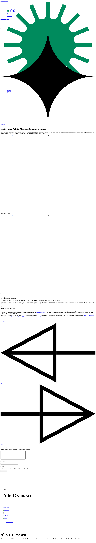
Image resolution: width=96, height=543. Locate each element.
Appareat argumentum (40, 312)
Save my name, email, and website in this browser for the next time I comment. (18, 468)
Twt (7, 541)
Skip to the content (4, 1)
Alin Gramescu (9, 522)
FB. (1, 541)
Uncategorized (6, 19)
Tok (5, 541)
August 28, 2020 (4, 124)
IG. (3, 541)
